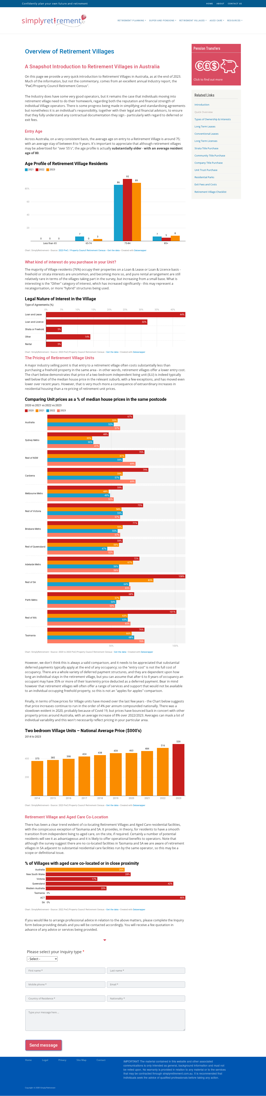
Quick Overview (204, 112)
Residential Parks (204, 177)
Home (28, 1060)
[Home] (54, 20)
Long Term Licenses (206, 141)
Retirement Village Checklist (210, 192)
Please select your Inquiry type (54, 951)
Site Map (81, 1060)
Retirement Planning (131, 20)
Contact (101, 1060)
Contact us (235, 3)
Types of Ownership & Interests (213, 119)
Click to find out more (208, 79)
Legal (45, 1060)
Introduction (202, 104)
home (209, 3)
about (220, 3)
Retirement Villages (192, 20)
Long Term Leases (205, 126)
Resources (234, 20)
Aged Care (216, 20)
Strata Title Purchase (206, 148)
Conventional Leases (206, 133)
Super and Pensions (161, 20)
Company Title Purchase (209, 162)
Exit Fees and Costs (206, 184)
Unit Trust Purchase (206, 170)
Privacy (62, 1060)
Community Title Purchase (210, 155)
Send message (43, 1045)
